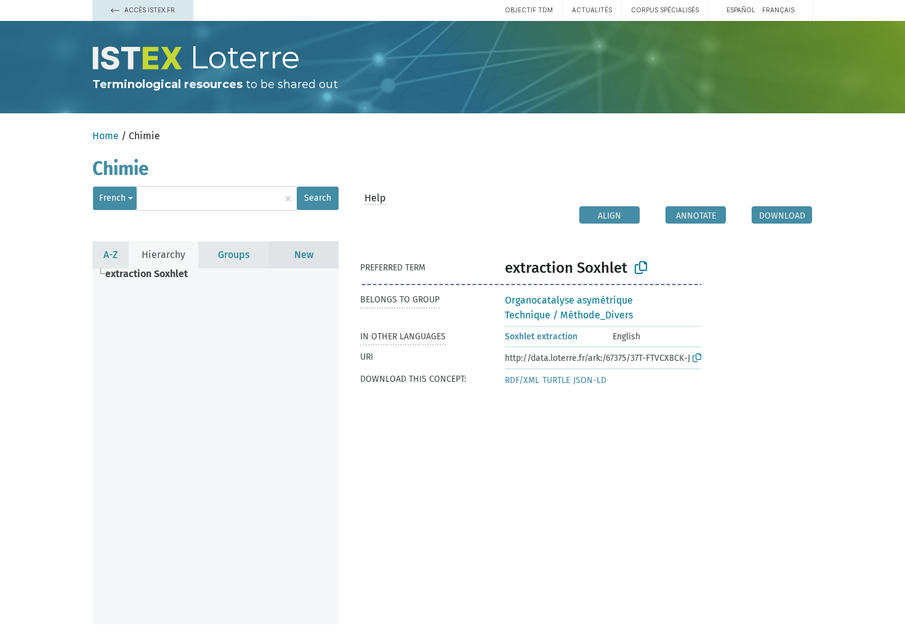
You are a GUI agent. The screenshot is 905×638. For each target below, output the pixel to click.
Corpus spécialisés (665, 10)
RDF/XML (522, 380)
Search (317, 198)
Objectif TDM (529, 10)
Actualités (592, 10)
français (778, 10)
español (740, 10)
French (112, 198)
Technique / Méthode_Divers (569, 315)
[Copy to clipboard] (641, 268)
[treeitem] (152, 274)
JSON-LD (589, 380)
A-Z (110, 254)
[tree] (215, 446)
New (303, 254)
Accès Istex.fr (149, 10)
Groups (233, 254)
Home (105, 136)
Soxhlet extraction (541, 336)
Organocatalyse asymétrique (569, 300)
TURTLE (556, 380)
